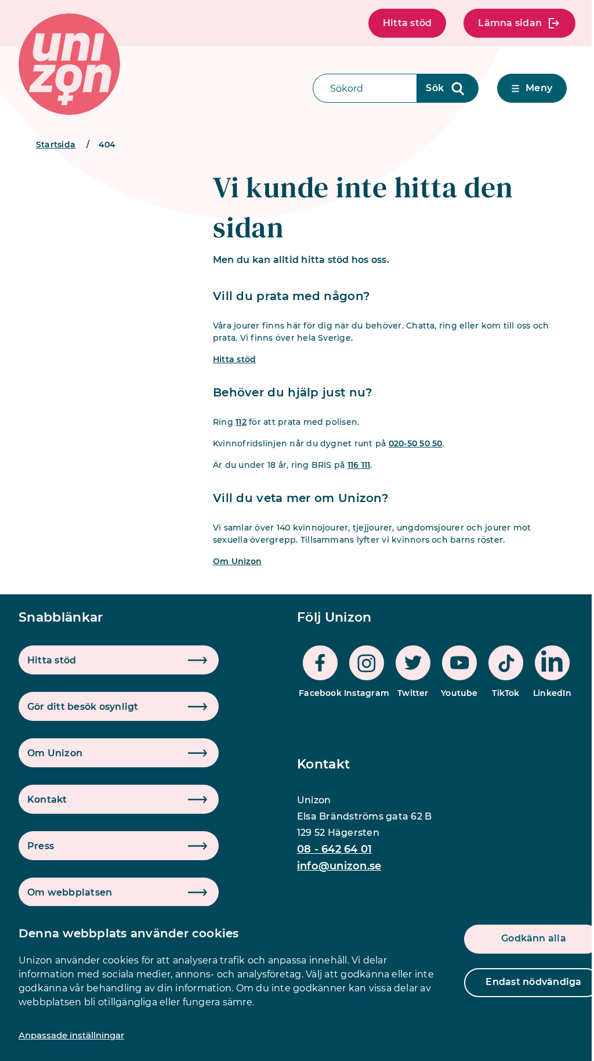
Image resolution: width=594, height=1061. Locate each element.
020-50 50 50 (416, 443)
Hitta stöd (407, 22)
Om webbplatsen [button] (69, 892)
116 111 (359, 465)
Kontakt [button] (47, 799)
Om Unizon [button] (54, 753)
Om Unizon (237, 561)
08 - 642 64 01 (334, 849)
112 (241, 422)
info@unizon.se (339, 866)
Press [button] (40, 845)
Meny (539, 87)
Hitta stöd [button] (51, 660)
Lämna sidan (510, 22)
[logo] (69, 64)
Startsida (55, 144)
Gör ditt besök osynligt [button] (83, 706)
